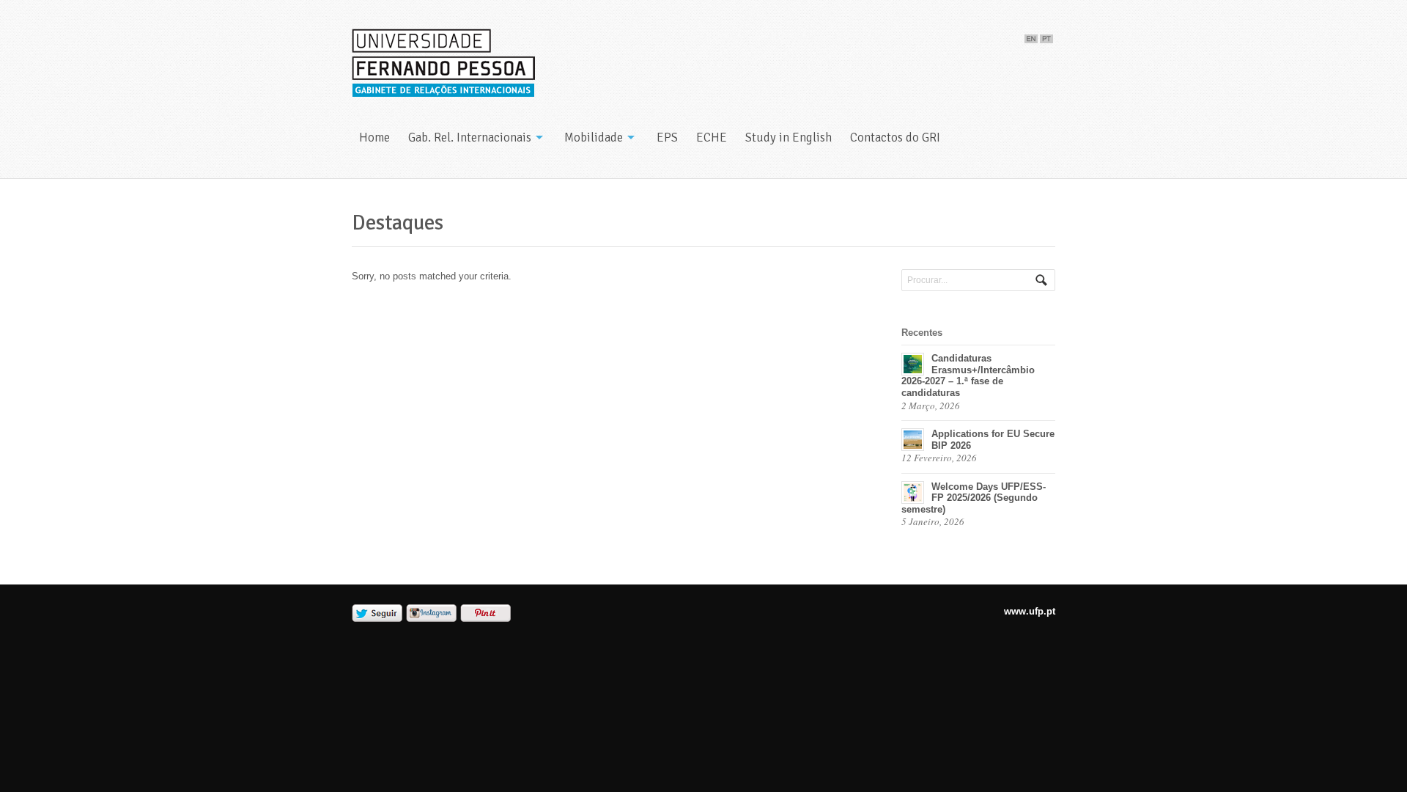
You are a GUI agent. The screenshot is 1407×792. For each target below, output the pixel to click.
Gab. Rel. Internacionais (469, 137)
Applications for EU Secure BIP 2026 (993, 439)
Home (374, 137)
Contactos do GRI (895, 137)
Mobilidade (593, 137)
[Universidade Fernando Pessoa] (443, 63)
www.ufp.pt (1029, 611)
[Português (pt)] (1046, 35)
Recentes (921, 332)
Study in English (788, 137)
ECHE (711, 137)
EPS (667, 137)
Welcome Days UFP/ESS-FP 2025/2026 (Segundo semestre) (973, 498)
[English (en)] (1031, 35)
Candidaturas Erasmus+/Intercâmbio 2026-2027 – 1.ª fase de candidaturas (968, 375)
